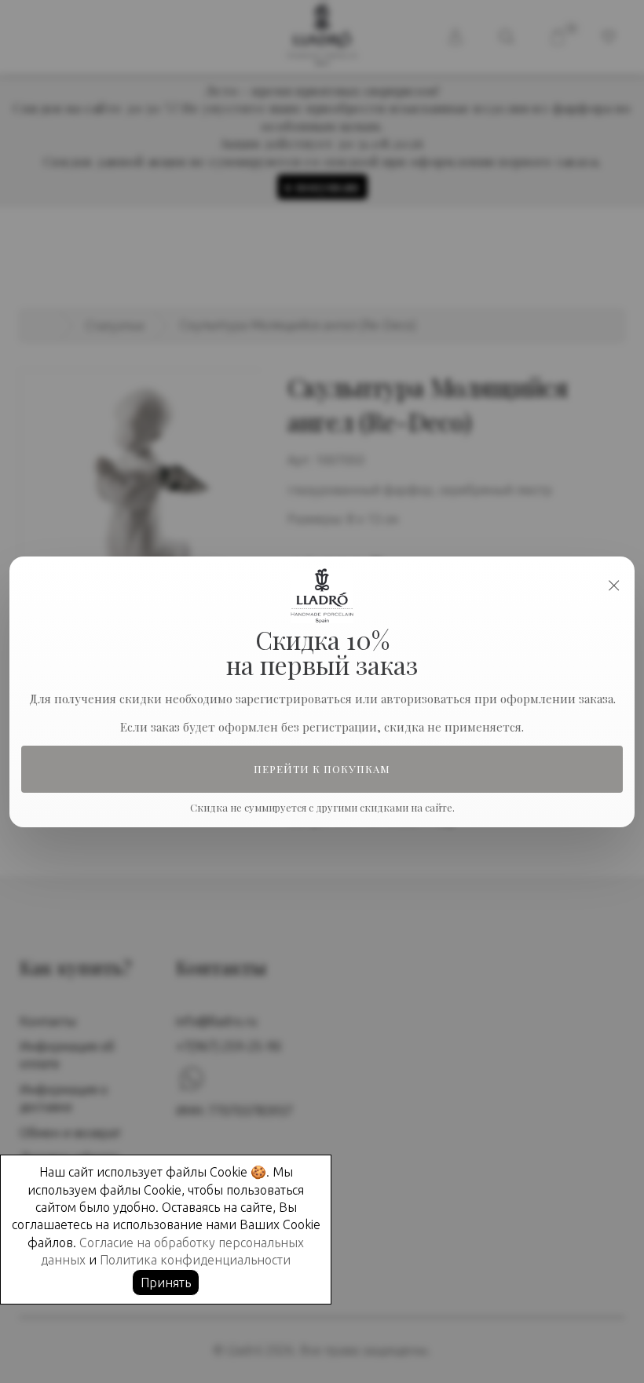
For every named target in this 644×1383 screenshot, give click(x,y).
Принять (166, 1282)
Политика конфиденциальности (195, 1260)
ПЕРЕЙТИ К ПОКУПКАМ (322, 768)
